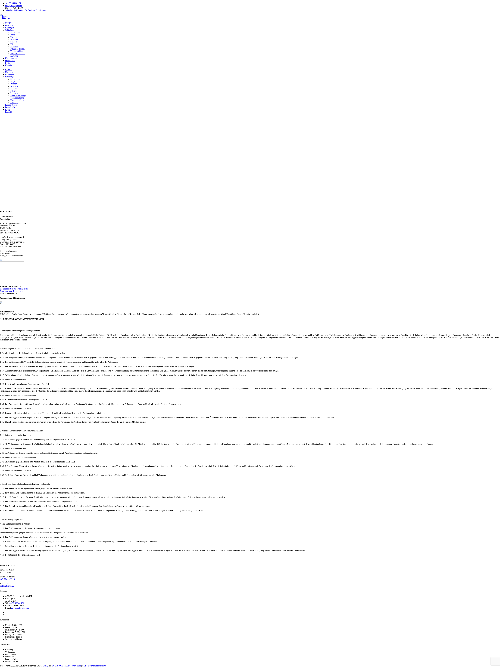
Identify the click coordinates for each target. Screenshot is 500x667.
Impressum (76, 666)
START (8, 23)
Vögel (12, 35)
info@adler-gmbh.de (13, 5)
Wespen (13, 37)
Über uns (9, 25)
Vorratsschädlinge (17, 53)
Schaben (13, 42)
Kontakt (8, 65)
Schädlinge (9, 30)
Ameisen (14, 39)
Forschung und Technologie (11, 291)
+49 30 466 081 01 (13, 3)
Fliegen (13, 44)
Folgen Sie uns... (7, 586)
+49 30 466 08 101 (8, 579)
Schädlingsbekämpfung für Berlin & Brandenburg (25, 10)
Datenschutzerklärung (97, 666)
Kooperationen (11, 58)
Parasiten (14, 46)
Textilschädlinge (17, 51)
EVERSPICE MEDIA (61, 666)
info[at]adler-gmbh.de (20, 608)
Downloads (10, 60)
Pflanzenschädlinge (18, 49)
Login (7, 63)
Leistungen (9, 28)
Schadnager (15, 32)
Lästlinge (14, 56)
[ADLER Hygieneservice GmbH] (5, 16)
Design (46, 666)
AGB (84, 666)
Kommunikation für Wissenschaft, (14, 289)
